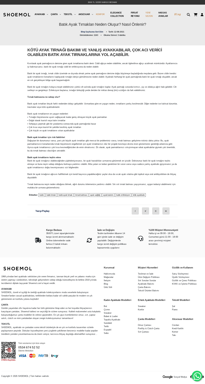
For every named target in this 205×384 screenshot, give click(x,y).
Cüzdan (175, 325)
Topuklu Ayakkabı (112, 319)
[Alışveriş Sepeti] (194, 14)
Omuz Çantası (144, 325)
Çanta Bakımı (144, 287)
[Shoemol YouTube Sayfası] (202, 377)
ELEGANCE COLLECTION (117, 14)
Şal (173, 306)
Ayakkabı (40, 14)
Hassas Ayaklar (163, 14)
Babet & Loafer (111, 316)
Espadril (107, 330)
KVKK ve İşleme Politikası (184, 284)
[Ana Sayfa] (16, 14)
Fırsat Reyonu (135, 14)
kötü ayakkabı (139, 195)
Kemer (175, 332)
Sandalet (108, 323)
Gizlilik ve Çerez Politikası (184, 280)
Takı (174, 335)
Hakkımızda (109, 274)
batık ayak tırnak (65, 195)
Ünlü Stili (108, 287)
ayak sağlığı (95, 195)
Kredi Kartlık (178, 328)
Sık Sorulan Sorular (147, 280)
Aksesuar (84, 14)
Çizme (107, 309)
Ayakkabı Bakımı (146, 284)
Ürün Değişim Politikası (149, 277)
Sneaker (107, 313)
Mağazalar (108, 277)
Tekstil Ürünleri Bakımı (148, 290)
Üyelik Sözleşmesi (180, 277)
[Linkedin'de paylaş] (155, 211)
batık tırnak (51, 195)
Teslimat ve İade (145, 274)
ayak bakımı (108, 195)
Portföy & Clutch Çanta (148, 328)
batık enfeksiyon (123, 195)
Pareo (174, 309)
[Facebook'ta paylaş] (135, 211)
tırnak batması (81, 195)
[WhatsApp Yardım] (197, 376)
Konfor (100, 14)
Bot (105, 306)
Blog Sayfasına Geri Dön (92, 32)
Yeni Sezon (148, 14)
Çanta (54, 14)
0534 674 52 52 (29, 347)
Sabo (106, 333)
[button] (187, 14)
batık (42, 195)
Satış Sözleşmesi (180, 274)
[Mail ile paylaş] (166, 211)
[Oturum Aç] (201, 14)
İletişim (107, 280)
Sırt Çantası (143, 332)
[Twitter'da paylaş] (145, 211)
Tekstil (68, 14)
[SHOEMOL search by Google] (168, 377)
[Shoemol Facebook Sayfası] (192, 377)
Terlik (106, 326)
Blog (177, 14)
